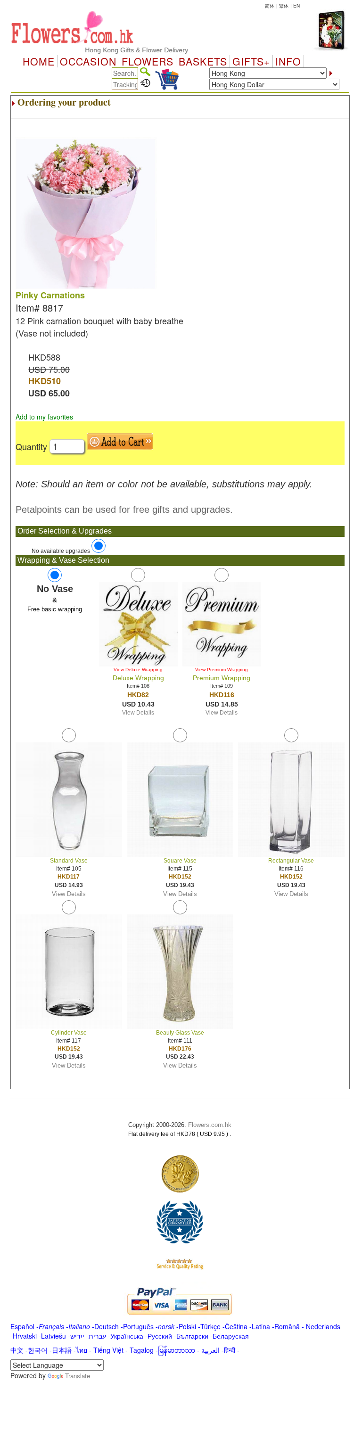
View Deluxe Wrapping (138, 669)
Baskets (203, 61)
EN (296, 5)
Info (288, 61)
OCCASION (88, 61)
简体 (269, 5)
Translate (77, 1375)
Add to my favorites (44, 416)
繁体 (283, 5)
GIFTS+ (251, 61)
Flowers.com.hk (209, 1124)
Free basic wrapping (54, 609)
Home (39, 61)
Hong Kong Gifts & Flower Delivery (121, 50)
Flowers (147, 61)
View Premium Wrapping (221, 669)
